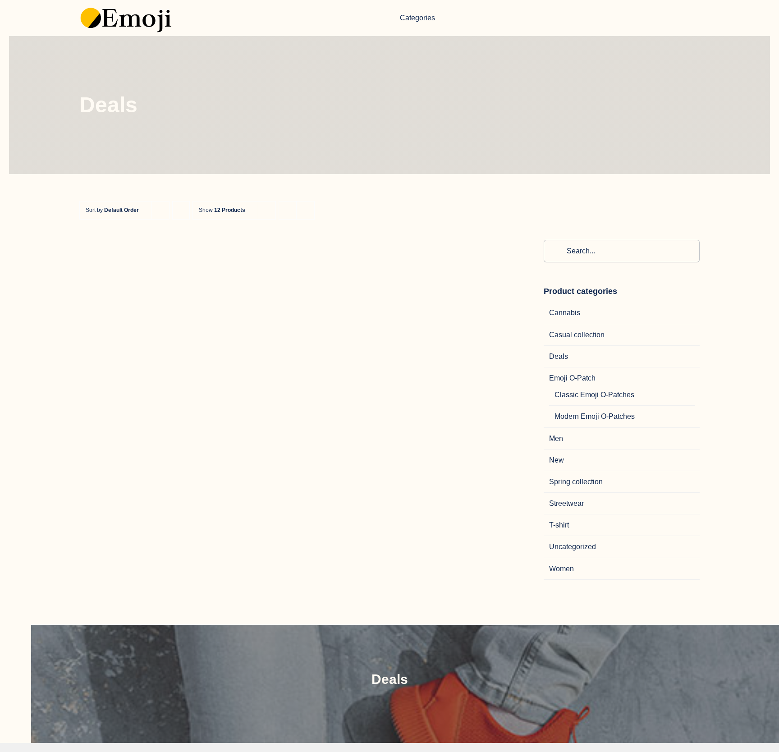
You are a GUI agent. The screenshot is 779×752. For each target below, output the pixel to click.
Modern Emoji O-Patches (594, 416)
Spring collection (576, 482)
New (556, 460)
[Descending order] (181, 210)
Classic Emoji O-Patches (594, 395)
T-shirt (559, 525)
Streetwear (566, 503)
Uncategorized (572, 546)
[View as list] (305, 210)
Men (556, 438)
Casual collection (577, 335)
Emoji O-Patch (572, 378)
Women (561, 569)
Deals (558, 356)
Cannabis (564, 312)
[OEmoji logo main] (127, 4)
